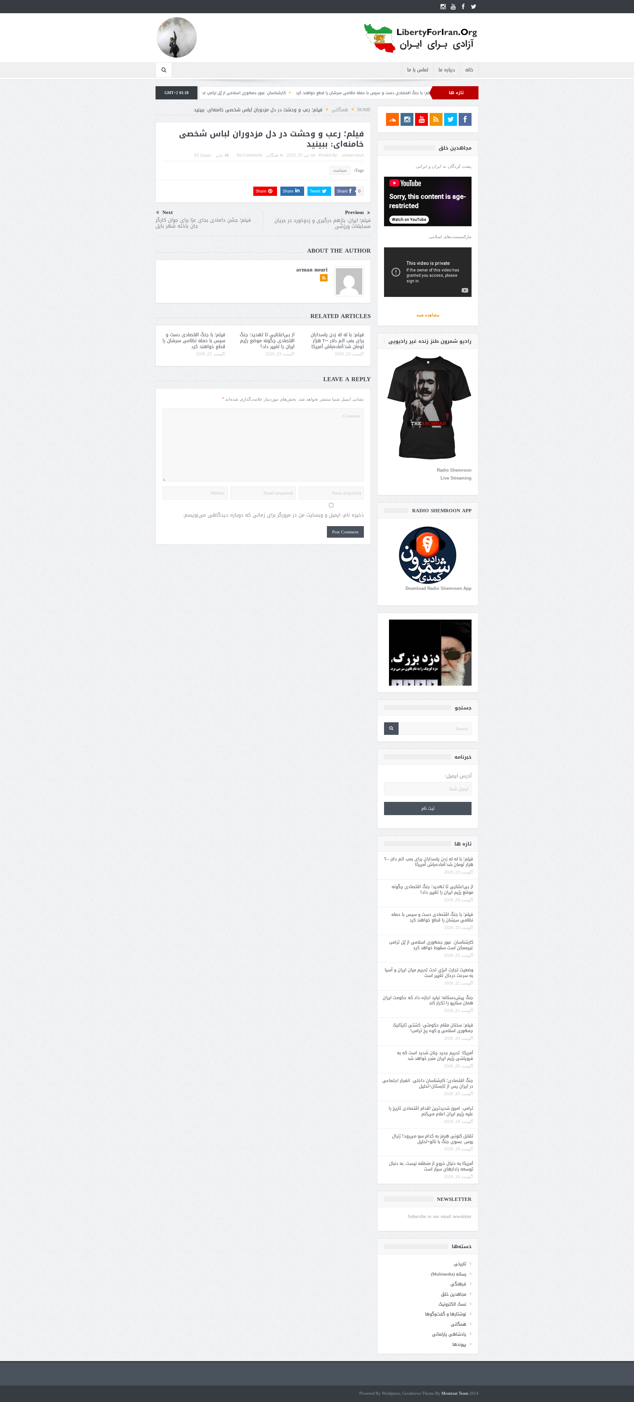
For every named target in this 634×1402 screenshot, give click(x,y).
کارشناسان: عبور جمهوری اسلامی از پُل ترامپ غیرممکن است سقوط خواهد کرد (272, 92)
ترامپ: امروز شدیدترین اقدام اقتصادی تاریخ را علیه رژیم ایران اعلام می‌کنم (431, 1111)
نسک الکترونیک (452, 1304)
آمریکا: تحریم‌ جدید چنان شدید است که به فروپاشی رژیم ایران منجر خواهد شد (435, 1055)
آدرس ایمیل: (458, 776)
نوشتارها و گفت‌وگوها (445, 1314)
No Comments (250, 155)
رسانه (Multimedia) (448, 1274)
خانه (469, 69)
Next (167, 212)
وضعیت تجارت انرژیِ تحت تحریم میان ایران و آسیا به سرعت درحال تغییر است (429, 973)
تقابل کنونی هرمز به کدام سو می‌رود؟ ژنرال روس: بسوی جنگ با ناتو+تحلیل (432, 1139)
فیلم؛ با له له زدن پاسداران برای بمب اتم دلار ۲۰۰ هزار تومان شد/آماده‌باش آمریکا (337, 340)
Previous (354, 212)
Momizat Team (454, 1393)
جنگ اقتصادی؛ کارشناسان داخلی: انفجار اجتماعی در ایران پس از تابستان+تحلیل (427, 1083)
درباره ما (447, 69)
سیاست (340, 170)
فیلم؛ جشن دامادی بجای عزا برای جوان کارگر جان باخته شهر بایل (203, 223)
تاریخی (460, 1264)
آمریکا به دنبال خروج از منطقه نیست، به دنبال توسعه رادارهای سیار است (431, 1166)
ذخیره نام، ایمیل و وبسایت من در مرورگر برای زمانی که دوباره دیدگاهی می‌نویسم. (273, 515)
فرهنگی (458, 1284)
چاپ (219, 155)
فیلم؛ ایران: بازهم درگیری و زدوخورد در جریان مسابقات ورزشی (322, 223)
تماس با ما (417, 69)
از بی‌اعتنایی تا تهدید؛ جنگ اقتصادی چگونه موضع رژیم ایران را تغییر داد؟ (267, 340)
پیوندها (459, 1344)
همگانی (272, 155)
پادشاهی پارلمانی (449, 1334)
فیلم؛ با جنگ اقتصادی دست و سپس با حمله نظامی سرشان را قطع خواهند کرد (419, 92)
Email (205, 155)
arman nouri (353, 155)
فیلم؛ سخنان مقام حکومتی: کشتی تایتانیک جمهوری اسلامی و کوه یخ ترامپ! (433, 1028)
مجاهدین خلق (453, 1294)
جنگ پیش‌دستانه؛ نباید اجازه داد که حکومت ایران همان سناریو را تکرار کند (428, 1000)
